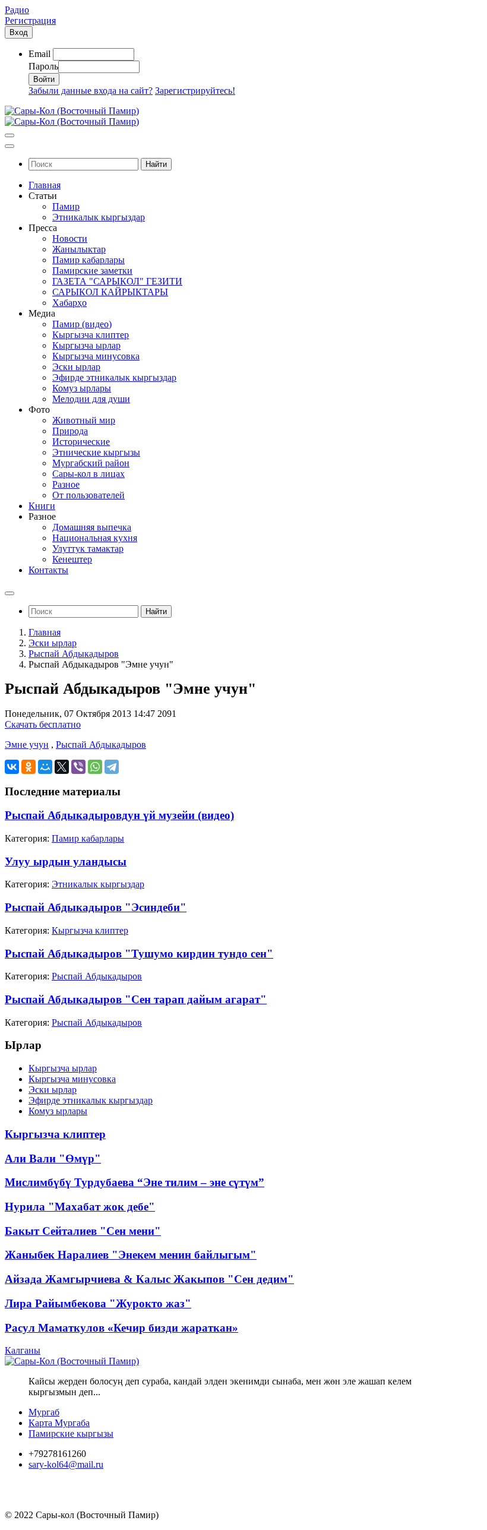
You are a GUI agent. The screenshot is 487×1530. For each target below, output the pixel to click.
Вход (19, 32)
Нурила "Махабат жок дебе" (80, 1206)
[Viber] (78, 767)
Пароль (43, 66)
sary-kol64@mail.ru (66, 1464)
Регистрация (30, 20)
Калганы (22, 1350)
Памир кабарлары (88, 838)
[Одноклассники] (28, 767)
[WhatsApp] (95, 767)
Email (39, 54)
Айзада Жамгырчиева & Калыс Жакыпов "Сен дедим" (149, 1279)
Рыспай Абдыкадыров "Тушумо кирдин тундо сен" (139, 953)
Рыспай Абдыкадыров (74, 654)
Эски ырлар (53, 643)
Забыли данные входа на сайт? (91, 91)
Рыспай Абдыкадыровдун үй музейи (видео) (119, 815)
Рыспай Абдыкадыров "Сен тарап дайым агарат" (136, 999)
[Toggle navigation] (9, 135)
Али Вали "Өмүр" (53, 1158)
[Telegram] (112, 767)
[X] (62, 767)
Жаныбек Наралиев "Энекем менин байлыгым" (131, 1254)
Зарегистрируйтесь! (195, 91)
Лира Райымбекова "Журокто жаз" (98, 1303)
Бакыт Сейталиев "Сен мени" (83, 1231)
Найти (156, 164)
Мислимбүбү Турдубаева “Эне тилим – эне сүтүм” (134, 1182)
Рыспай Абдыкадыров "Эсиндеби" (95, 907)
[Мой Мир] (45, 767)
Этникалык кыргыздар (98, 884)
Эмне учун (27, 744)
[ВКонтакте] (12, 767)
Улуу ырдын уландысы (66, 861)
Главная (45, 632)
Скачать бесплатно (43, 724)
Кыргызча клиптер (90, 930)
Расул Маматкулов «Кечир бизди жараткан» (121, 1328)
